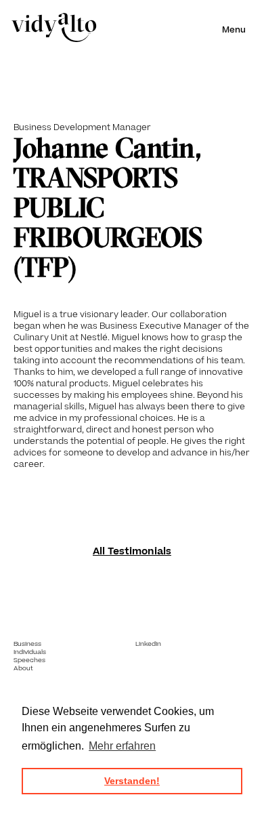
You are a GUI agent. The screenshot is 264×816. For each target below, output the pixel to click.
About (23, 668)
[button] (233, 30)
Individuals (30, 652)
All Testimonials (132, 551)
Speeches (29, 660)
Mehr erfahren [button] (122, 746)
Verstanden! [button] (132, 780)
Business (27, 644)
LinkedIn (148, 644)
